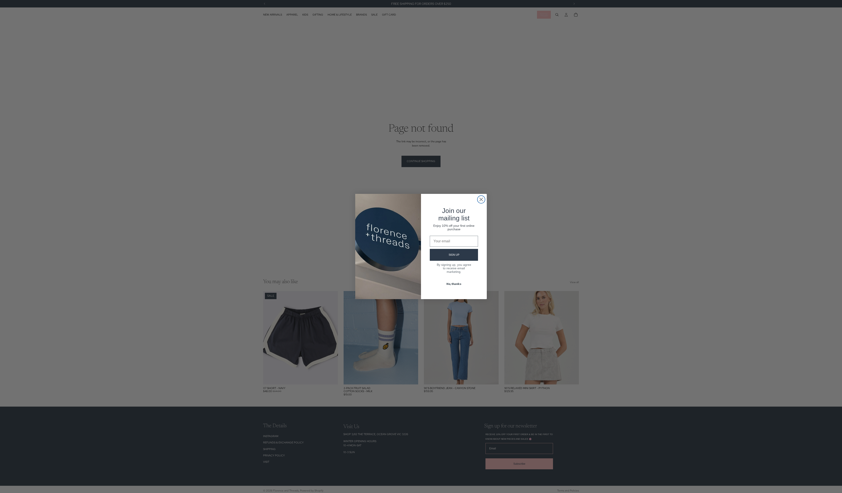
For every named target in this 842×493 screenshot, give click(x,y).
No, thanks (453, 284)
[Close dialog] (481, 199)
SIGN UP (454, 254)
